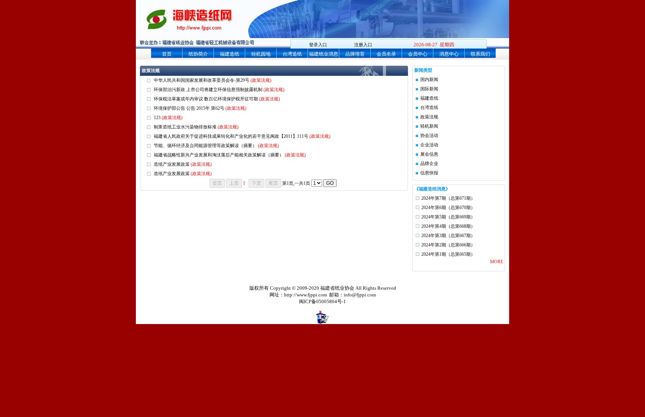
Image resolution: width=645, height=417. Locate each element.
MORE (496, 261)
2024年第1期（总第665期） (448, 254)
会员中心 (417, 54)
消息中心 (449, 54)
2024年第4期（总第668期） (448, 226)
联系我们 (480, 54)
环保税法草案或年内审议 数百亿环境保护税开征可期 (206, 99)
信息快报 (429, 172)
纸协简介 (198, 54)
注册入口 (363, 44)
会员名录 (386, 54)
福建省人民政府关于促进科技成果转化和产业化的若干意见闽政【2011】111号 (231, 136)
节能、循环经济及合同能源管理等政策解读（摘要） (206, 145)
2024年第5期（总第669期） (448, 217)
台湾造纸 (292, 54)
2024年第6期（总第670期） (448, 207)
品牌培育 (355, 54)
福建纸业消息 (323, 54)
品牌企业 (429, 163)
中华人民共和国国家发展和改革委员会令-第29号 (202, 80)
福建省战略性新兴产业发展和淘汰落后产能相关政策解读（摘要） (219, 155)
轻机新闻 (429, 126)
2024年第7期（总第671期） (448, 198)
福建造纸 (229, 54)
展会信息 (429, 154)
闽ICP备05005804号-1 (322, 301)
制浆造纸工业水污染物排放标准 (186, 127)
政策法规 (429, 116)
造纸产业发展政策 (172, 164)
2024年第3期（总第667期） (448, 235)
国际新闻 (429, 88)
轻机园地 (261, 54)
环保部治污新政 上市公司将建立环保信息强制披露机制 (209, 89)
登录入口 (318, 44)
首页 (167, 54)
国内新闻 (429, 79)
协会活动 (429, 135)
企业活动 (429, 144)
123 (158, 117)
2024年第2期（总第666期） (448, 245)
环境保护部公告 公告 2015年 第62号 (189, 108)
